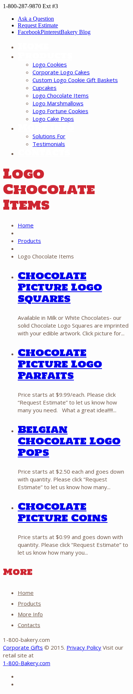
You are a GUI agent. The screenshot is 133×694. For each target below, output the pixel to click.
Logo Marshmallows (58, 103)
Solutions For (49, 136)
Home (33, 46)
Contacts (44, 152)
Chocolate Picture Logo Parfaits (60, 364)
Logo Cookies (50, 64)
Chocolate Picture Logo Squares (60, 287)
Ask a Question (36, 19)
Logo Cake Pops (53, 118)
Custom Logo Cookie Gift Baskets (75, 80)
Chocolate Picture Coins (63, 511)
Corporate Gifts (23, 647)
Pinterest (51, 32)
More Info (46, 127)
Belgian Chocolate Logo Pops (69, 441)
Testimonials (49, 144)
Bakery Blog (76, 32)
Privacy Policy (83, 647)
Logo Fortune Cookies (60, 111)
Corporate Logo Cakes (61, 72)
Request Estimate (38, 25)
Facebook (29, 32)
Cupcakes (45, 87)
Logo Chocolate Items (61, 95)
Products (45, 55)
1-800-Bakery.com (26, 663)
